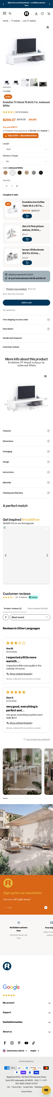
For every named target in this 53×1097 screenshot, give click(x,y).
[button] (9, 112)
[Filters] (6, 617)
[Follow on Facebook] (5, 1043)
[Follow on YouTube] (26, 1043)
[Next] (49, 4)
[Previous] (3, 4)
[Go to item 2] (16, 82)
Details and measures (12, 338)
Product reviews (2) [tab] (13, 608)
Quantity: (7, 180)
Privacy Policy (16, 1087)
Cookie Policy (28, 1087)
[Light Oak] (26, 172)
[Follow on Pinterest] (19, 1043)
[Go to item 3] (25, 82)
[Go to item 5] (43, 84)
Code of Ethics (26, 1091)
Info (8, 1087)
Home (5, 21)
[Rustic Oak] (5, 172)
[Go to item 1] (7, 82)
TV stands (15, 21)
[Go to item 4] (34, 82)
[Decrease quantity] (6, 186)
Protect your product (16, 289)
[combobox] (26, 149)
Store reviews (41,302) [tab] (38, 608)
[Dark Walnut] (19, 172)
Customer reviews (11, 347)
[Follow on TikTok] (33, 1043)
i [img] (48, 131)
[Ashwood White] (12, 172)
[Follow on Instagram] (12, 1043)
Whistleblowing (40, 1087)
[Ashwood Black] (41, 172)
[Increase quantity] (16, 186)
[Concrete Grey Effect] (33, 172)
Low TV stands (29, 21)
